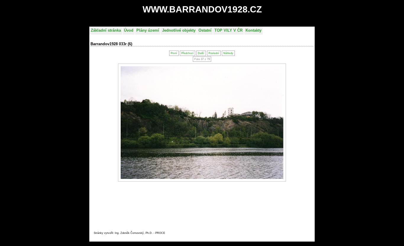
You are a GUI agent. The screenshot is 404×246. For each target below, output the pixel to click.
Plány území (147, 30)
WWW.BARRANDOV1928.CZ (202, 9)
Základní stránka (106, 30)
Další (201, 53)
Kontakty (253, 30)
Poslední (214, 53)
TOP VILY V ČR (228, 30)
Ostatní (204, 30)
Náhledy (228, 53)
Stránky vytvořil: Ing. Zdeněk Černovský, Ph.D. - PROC (128, 233)
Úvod (128, 30)
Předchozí (187, 53)
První (174, 53)
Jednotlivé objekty (178, 30)
